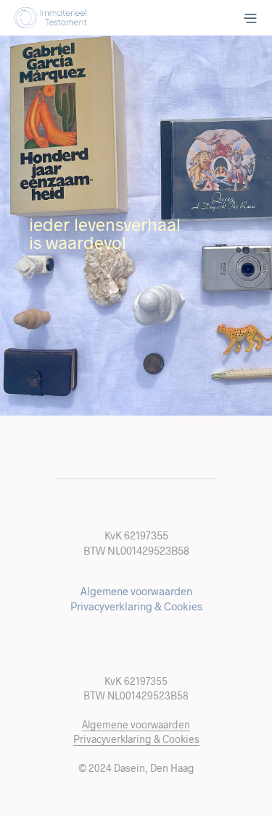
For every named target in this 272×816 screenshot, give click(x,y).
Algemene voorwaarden (136, 590)
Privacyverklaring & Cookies (136, 606)
